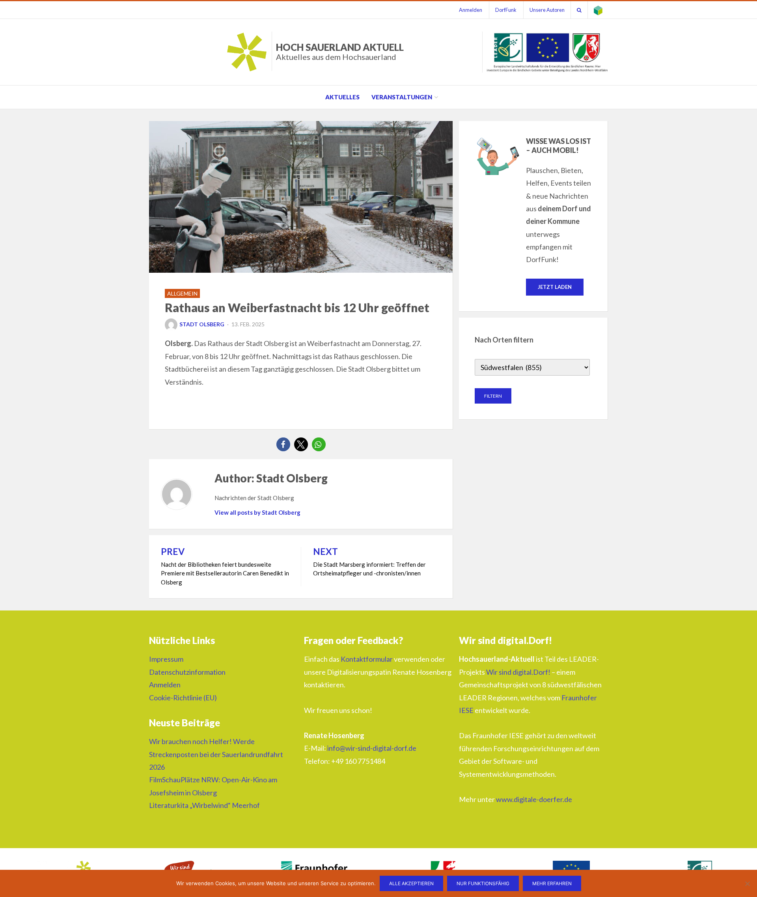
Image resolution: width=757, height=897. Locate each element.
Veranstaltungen (401, 96)
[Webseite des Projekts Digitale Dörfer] (598, 10)
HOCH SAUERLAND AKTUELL (340, 51)
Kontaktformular (367, 659)
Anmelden (470, 10)
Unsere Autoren (547, 10)
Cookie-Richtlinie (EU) (183, 697)
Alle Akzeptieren (411, 883)
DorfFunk (505, 10)
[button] (283, 444)
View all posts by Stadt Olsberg (257, 512)
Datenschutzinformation (187, 672)
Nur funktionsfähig (483, 883)
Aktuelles (342, 96)
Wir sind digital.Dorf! (518, 672)
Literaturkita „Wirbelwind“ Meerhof (204, 805)
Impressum (166, 659)
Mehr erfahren (552, 883)
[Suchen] (579, 10)
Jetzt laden (555, 287)
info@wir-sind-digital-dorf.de (371, 748)
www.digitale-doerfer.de (534, 799)
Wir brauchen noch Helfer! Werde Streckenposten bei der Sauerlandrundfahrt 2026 (216, 754)
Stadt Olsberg (201, 324)
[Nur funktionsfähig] (747, 884)
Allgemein (182, 293)
